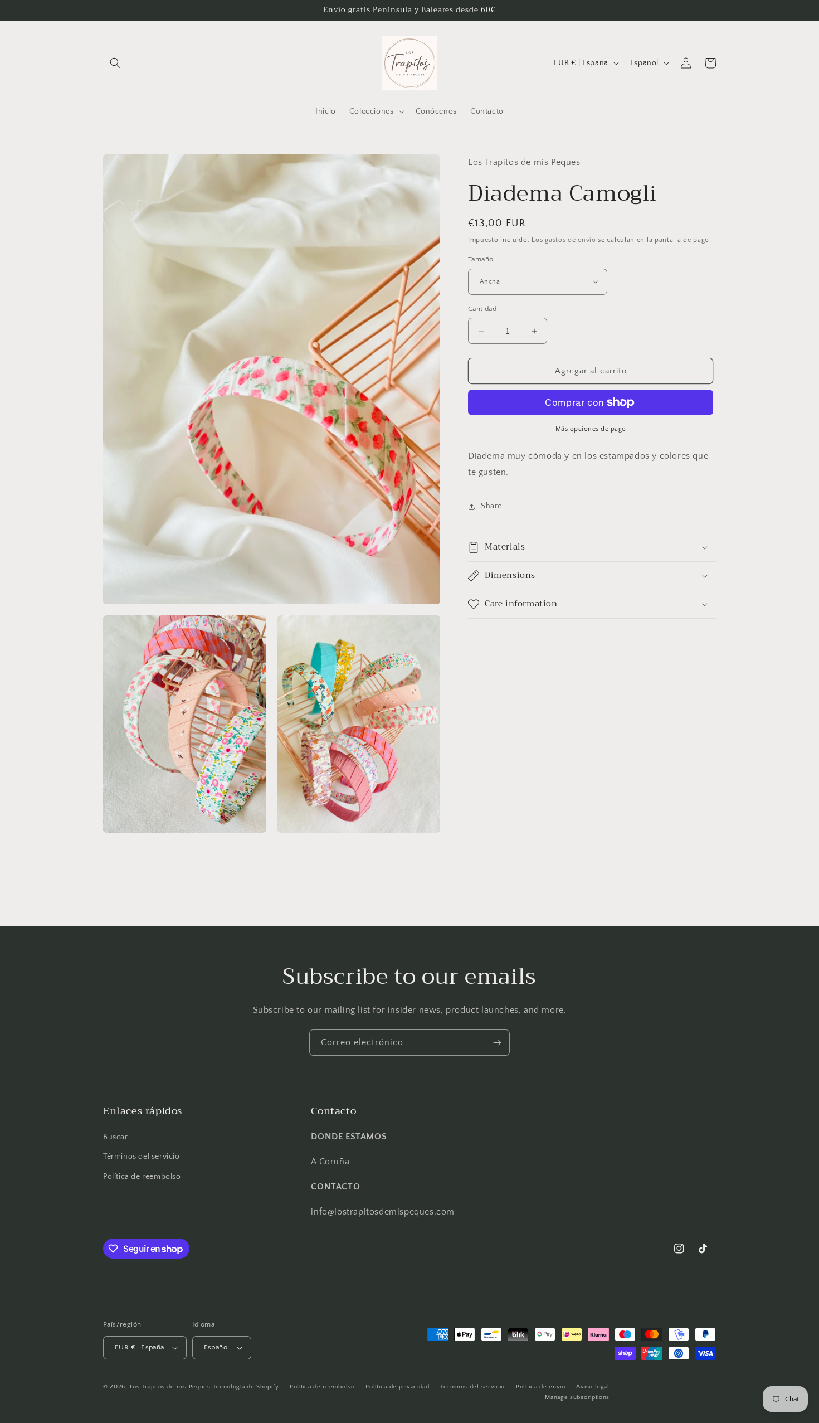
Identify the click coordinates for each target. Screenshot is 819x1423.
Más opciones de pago (590, 429)
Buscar (115, 1137)
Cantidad (482, 309)
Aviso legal (593, 1386)
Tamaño (480, 259)
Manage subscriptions (577, 1397)
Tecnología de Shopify (246, 1386)
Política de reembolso (142, 1176)
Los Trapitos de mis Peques (170, 1386)
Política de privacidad (397, 1386)
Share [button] (491, 506)
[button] (115, 63)
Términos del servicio (141, 1156)
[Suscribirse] (497, 1042)
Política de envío (541, 1386)
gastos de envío (570, 240)
